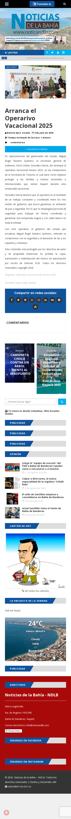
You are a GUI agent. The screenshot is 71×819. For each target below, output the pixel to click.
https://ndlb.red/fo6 (25, 282)
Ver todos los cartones (36, 590)
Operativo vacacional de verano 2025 (36, 274)
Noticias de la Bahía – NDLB (29, 777)
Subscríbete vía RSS (17, 786)
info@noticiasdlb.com (37, 725)
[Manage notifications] (6, 812)
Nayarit (12, 67)
